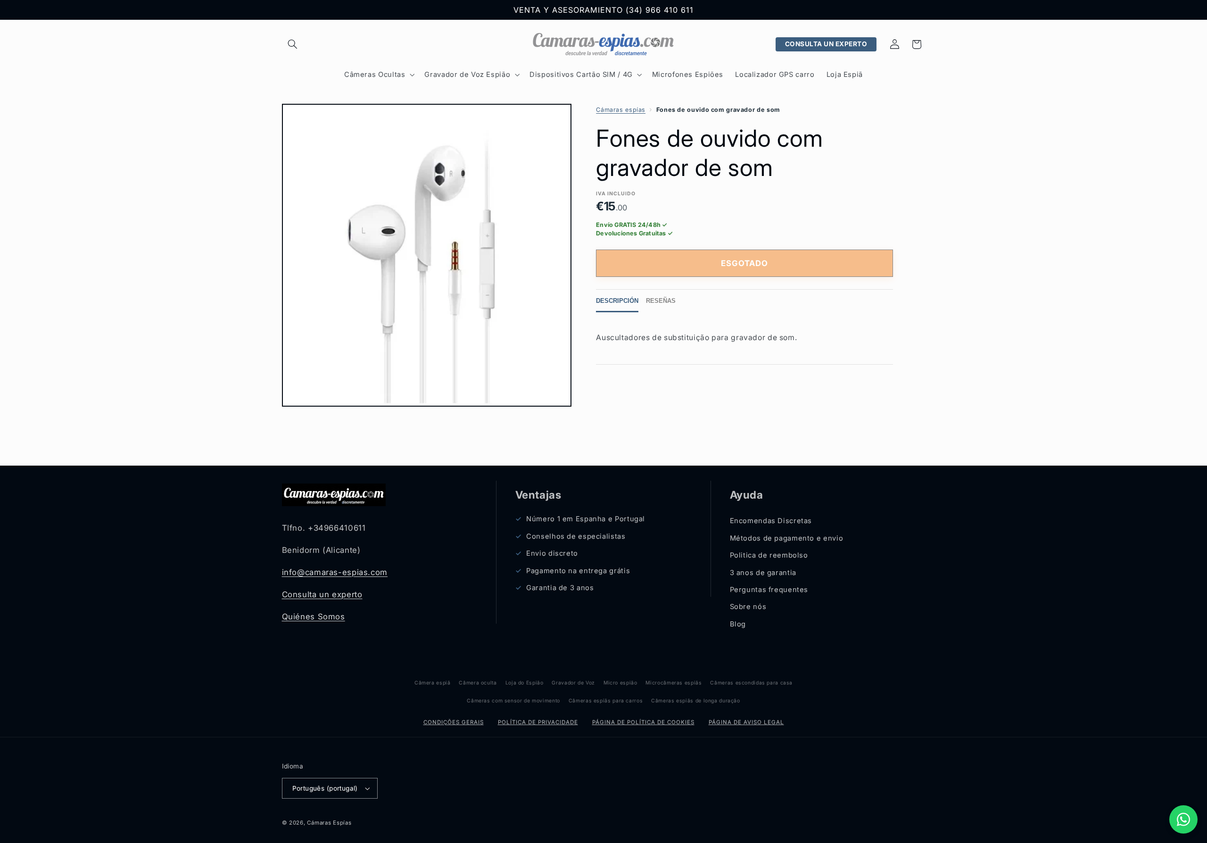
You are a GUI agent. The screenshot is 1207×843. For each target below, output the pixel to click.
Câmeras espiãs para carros (606, 701)
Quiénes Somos (313, 616)
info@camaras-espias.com (335, 572)
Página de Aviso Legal (746, 722)
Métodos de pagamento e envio (786, 538)
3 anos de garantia (763, 572)
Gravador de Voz (573, 683)
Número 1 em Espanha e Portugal (585, 519)
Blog (738, 624)
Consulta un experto (322, 594)
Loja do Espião (524, 683)
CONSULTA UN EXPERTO (826, 44)
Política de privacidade (538, 722)
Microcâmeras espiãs (673, 683)
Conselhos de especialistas (575, 536)
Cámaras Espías (329, 822)
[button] (293, 44)
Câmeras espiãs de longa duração (695, 701)
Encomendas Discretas (771, 521)
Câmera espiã (432, 683)
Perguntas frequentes (769, 589)
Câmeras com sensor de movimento (513, 701)
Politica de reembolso (769, 555)
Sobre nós (748, 607)
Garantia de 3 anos (560, 588)
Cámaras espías (620, 109)
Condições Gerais (453, 722)
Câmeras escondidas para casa (751, 683)
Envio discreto (552, 553)
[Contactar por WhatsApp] (1183, 819)
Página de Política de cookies (643, 722)
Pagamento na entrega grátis (578, 571)
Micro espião (620, 683)
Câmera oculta (477, 683)
